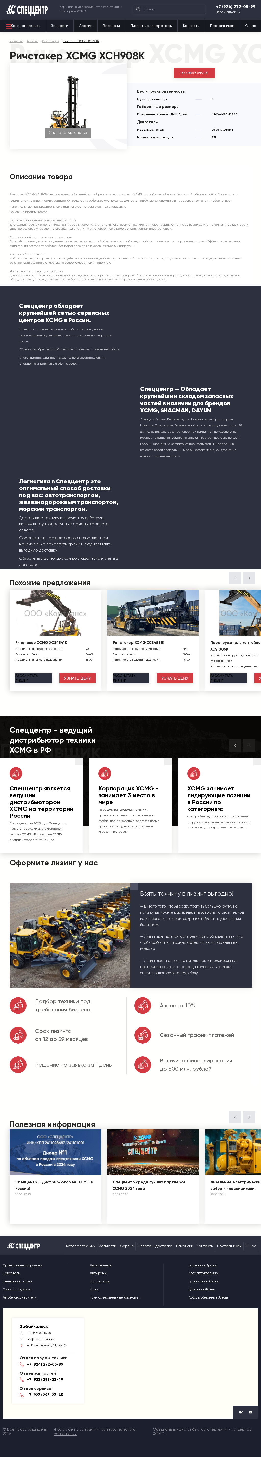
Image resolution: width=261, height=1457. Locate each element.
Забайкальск (226, 12)
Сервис (85, 25)
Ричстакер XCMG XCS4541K (41, 642)
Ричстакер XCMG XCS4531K (138, 642)
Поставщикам (222, 25)
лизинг (26, 678)
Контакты (191, 25)
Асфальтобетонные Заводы (209, 1297)
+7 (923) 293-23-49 (45, 1379)
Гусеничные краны (204, 1281)
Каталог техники (26, 25)
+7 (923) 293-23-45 (45, 1395)
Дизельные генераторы (151, 25)
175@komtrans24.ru (40, 1339)
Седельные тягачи (17, 1281)
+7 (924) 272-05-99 (235, 7)
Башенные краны (203, 1265)
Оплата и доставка (154, 1246)
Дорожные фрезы (202, 1289)
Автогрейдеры (101, 1265)
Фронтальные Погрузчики (23, 1265)
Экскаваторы (100, 1281)
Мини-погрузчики (17, 1289)
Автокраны (98, 1273)
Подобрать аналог (194, 73)
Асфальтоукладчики (204, 1273)
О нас (250, 25)
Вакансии (111, 25)
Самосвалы (11, 1273)
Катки (94, 1289)
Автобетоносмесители (20, 1297)
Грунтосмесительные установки (114, 1297)
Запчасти (59, 25)
